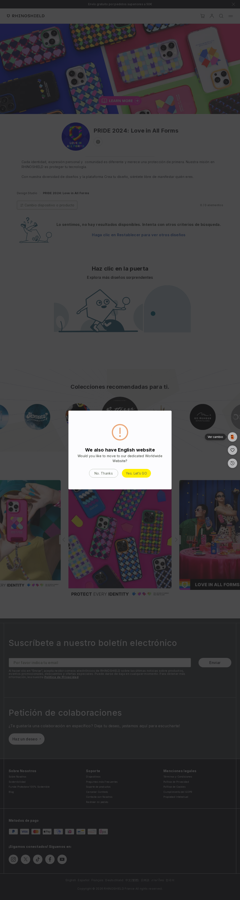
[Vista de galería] (232, 437)
